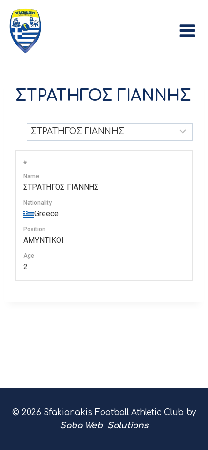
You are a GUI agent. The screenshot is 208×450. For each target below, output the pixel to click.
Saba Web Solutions (104, 425)
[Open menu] (190, 28)
